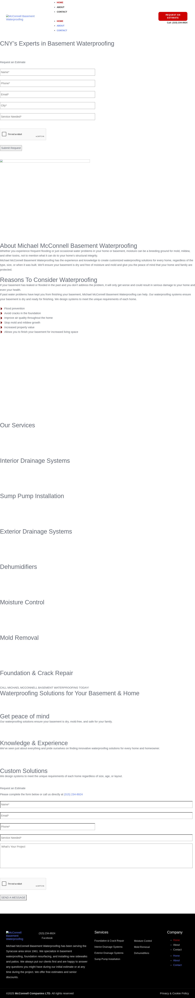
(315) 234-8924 (179, 22)
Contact (62, 12)
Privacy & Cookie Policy (174, 993)
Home (60, 2)
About (60, 7)
